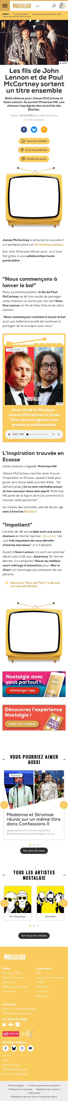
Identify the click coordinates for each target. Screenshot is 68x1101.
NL (37, 6)
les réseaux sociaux (49, 244)
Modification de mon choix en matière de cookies (34, 1097)
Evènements (43, 986)
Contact (7, 1055)
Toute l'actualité (20, 14)
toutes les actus (36, 159)
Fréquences (9, 991)
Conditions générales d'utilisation (44, 1085)
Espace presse (10, 1064)
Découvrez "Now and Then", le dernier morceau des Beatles (35, 584)
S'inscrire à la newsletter (50, 977)
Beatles (29, 512)
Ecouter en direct (12, 973)
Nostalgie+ (42, 996)
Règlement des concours (47, 1089)
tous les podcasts (36, 150)
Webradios (8, 982)
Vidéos (40, 982)
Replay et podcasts (13, 977)
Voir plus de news (34, 850)
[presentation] (4, 805)
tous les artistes (36, 141)
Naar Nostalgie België (14, 1074)
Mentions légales (16, 1085)
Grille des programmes (15, 986)
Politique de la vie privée (20, 1089)
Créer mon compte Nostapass (19, 1008)
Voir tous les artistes (34, 935)
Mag (38, 973)
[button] (30, 845)
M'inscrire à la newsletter (16, 1013)
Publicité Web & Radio (14, 1069)
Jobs (5, 1060)
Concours (41, 991)
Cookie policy (34, 1093)
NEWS (5, 14)
